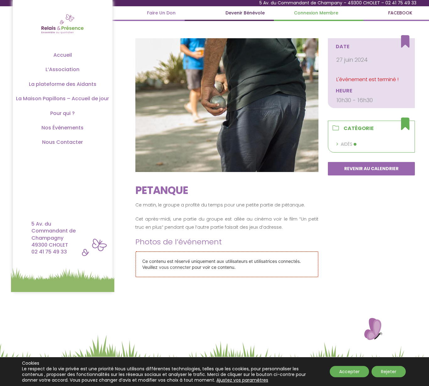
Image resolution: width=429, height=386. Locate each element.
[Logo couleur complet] (62, 13)
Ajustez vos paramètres (242, 380)
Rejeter (388, 371)
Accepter (349, 371)
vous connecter (175, 267)
